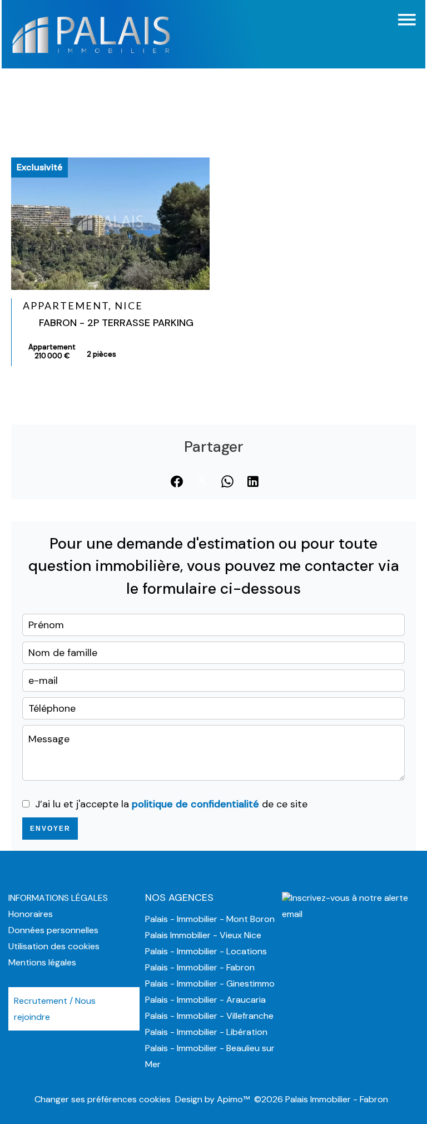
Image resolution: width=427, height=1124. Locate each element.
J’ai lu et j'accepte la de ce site (171, 804)
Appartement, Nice (83, 305)
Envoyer (50, 828)
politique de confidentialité (195, 804)
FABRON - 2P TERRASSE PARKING (116, 322)
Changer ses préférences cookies (102, 1099)
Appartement (52, 351)
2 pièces (101, 354)
